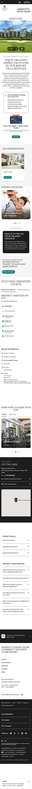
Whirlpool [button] (7, 321)
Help (11, 756)
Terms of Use (22, 748)
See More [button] (19, 87)
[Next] (20, 223)
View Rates (7, 177)
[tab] (8, 290)
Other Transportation (10, 484)
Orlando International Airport (12, 479)
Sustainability (8, 306)
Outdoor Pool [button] (8, 316)
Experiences (4, 665)
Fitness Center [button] (9, 331)
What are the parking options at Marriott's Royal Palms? (12, 585)
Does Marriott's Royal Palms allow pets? (15, 578)
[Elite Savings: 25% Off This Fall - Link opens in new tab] (16, 204)
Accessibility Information (10, 546)
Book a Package (8, 272)
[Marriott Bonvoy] (26, 2)
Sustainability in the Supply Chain (9, 754)
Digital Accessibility (20, 752)
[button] (19, 2)
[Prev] (12, 223)
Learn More (6, 445)
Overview (3, 659)
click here (20, 785)
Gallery (3, 672)
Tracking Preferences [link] (6, 748)
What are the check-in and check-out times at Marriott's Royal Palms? (14, 571)
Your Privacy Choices (9, 752)
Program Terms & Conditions (8, 750)
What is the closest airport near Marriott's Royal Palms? (15, 602)
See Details (16, 136)
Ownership (4, 668)
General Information (9, 540)
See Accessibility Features (11, 360)
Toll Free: (9, 685)
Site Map (21, 754)
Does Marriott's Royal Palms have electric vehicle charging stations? (13, 610)
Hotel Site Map (4, 756)
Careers (15, 748)
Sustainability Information (10, 553)
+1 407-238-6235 (9, 475)
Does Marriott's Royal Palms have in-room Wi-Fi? (14, 594)
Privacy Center (20, 750)
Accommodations (6, 662)
